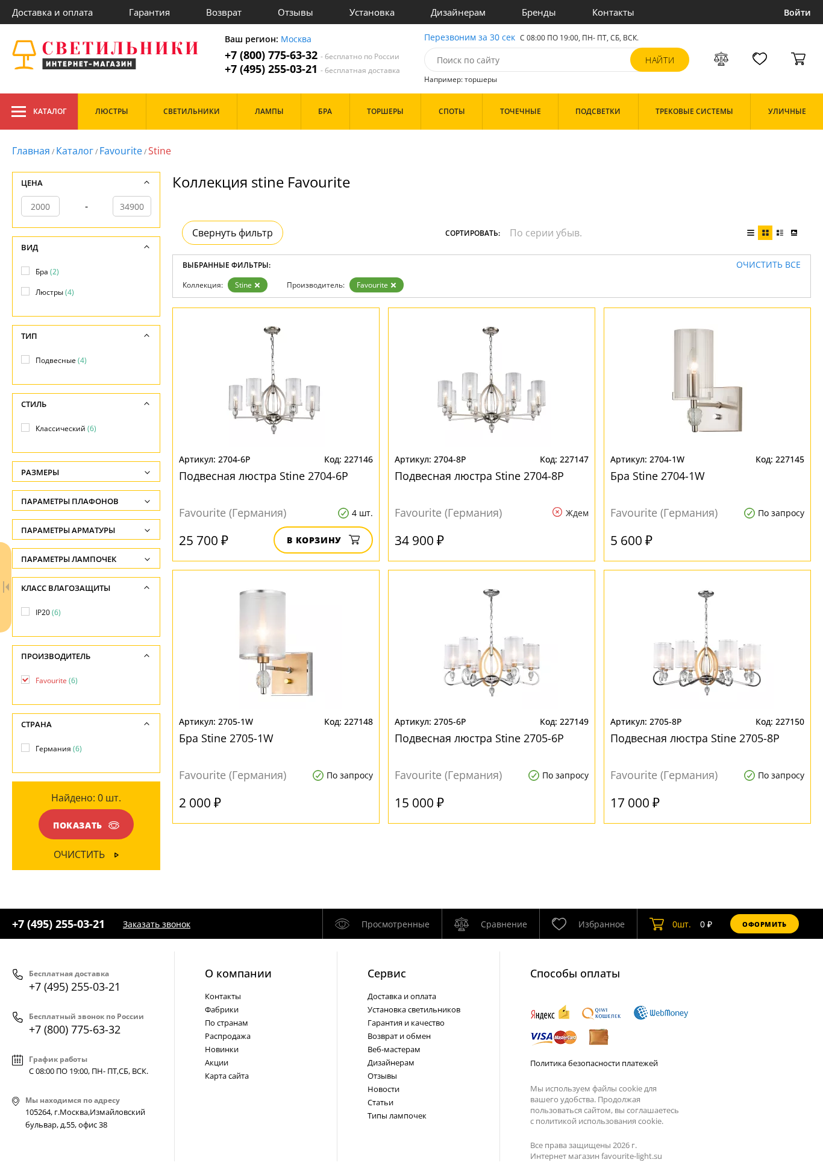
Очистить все (768, 265)
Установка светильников (414, 1009)
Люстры (55, 292)
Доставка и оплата (52, 12)
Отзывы (295, 12)
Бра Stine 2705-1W (226, 738)
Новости (383, 1089)
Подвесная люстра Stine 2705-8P (695, 738)
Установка (372, 12)
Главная (31, 150)
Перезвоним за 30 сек (469, 38)
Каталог (49, 111)
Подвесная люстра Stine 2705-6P (479, 738)
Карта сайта (227, 1075)
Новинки (222, 1049)
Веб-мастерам (394, 1049)
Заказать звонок (156, 924)
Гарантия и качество (406, 1022)
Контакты (613, 12)
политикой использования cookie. (599, 1121)
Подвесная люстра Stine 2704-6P (263, 476)
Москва (296, 39)
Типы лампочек (397, 1115)
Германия (59, 748)
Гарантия (149, 12)
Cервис (387, 973)
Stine (243, 285)
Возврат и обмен (399, 1035)
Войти (797, 12)
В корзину (314, 540)
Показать (77, 825)
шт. (681, 924)
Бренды (539, 12)
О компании (238, 973)
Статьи (380, 1102)
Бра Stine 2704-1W (657, 476)
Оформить (764, 924)
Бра (47, 272)
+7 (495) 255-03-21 (312, 69)
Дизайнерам (458, 12)
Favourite (120, 150)
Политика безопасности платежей (594, 1063)
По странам (226, 1022)
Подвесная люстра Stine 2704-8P (479, 476)
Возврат (224, 12)
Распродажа (228, 1035)
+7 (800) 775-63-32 (312, 55)
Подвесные (61, 360)
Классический (66, 428)
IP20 (48, 612)
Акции (216, 1062)
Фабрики (222, 1009)
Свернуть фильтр (232, 232)
